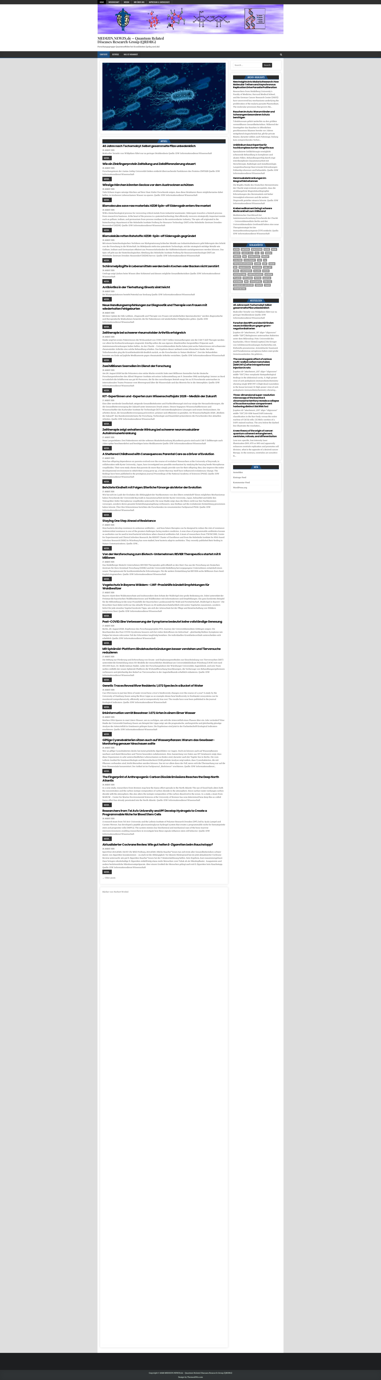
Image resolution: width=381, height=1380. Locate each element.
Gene (265, 263)
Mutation (268, 274)
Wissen (126, 2)
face (259, 260)
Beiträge (115, 54)
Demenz (268, 253)
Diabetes (237, 256)
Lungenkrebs (246, 270)
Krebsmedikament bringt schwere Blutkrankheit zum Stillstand (252, 210)
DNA (244, 256)
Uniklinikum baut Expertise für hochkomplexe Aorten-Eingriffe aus (253, 146)
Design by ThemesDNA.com (190, 1377)
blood (266, 249)
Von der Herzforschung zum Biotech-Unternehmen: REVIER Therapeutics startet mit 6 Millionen (161, 556)
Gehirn (257, 263)
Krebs (236, 270)
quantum (266, 278)
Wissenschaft (113, 2)
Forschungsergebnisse (243, 263)
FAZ (265, 260)
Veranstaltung (239, 288)
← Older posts (108, 878)
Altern (236, 249)
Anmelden (238, 472)
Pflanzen (237, 278)
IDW (235, 267)
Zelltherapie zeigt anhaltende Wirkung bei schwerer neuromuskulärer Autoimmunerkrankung (150, 431)
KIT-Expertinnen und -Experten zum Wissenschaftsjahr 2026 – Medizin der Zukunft (159, 396)
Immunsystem (244, 267)
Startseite (103, 54)
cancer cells (247, 253)
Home (102, 2)
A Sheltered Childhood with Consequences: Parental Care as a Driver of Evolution (158, 454)
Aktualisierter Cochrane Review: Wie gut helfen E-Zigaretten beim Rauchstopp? (157, 844)
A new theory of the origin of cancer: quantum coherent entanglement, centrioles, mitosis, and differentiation (255, 433)
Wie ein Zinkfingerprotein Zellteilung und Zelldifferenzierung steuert (149, 164)
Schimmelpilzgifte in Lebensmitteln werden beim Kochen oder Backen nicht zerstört (160, 266)
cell (257, 253)
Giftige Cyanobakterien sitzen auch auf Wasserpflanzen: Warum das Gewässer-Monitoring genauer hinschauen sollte (158, 742)
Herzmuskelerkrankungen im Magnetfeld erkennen (249, 179)
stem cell (267, 281)
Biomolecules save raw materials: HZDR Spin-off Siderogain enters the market (156, 206)
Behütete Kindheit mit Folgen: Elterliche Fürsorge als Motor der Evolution (151, 487)
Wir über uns (139, 2)
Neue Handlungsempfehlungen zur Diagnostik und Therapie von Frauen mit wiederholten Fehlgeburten (154, 307)
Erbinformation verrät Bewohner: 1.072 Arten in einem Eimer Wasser (148, 713)
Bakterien (245, 249)
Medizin (266, 270)
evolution (238, 260)
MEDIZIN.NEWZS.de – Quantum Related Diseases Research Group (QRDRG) (130, 40)
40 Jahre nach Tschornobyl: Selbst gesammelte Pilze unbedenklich (149, 146)
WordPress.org (240, 487)
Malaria (257, 270)
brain (274, 249)
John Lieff (267, 267)
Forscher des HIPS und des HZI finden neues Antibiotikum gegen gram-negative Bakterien (253, 325)
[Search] (281, 54)
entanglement (254, 256)
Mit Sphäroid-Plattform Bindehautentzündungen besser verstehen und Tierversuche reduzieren (161, 650)
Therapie (259, 285)
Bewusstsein (257, 249)
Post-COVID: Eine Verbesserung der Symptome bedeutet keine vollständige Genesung (162, 621)
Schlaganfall (255, 281)
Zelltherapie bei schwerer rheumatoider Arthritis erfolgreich (144, 333)
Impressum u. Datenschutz (159, 2)
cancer (237, 253)
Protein (258, 278)
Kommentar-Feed (241, 482)
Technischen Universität (243, 285)
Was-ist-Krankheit (131, 54)
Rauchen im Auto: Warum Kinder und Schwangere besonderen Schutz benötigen (254, 114)
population (247, 278)
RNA (246, 281)
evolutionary (249, 260)
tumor (267, 285)
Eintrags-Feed (239, 477)
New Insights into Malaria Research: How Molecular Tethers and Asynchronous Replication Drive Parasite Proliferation (256, 84)
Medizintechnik (240, 274)
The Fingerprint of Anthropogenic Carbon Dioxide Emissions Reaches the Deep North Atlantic (160, 779)
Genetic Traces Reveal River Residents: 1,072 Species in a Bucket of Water (152, 686)
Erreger (265, 256)
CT (262, 253)
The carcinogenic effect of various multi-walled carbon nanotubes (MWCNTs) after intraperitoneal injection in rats (252, 363)
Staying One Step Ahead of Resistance (129, 521)
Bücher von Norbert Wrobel (115, 892)
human (272, 263)
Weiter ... (107, 158)
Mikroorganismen (255, 274)
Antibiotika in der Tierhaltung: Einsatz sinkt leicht (136, 287)
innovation (257, 267)
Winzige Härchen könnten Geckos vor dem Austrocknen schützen (147, 185)
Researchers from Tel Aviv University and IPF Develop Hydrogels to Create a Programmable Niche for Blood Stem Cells (154, 812)
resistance (238, 281)
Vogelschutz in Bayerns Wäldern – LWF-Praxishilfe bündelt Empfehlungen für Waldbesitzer (155, 586)
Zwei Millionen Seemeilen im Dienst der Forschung (136, 366)
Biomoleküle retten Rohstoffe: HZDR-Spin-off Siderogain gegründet (149, 236)
